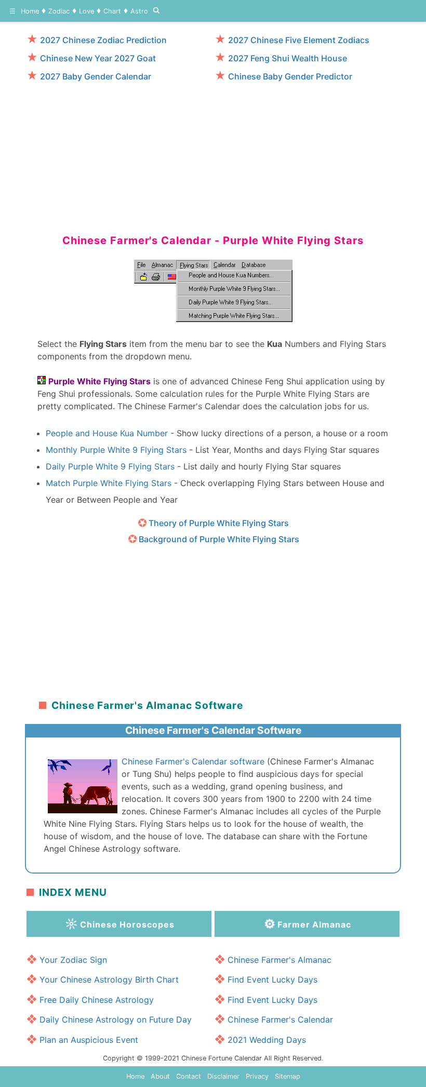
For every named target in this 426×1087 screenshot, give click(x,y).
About (160, 1076)
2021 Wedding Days (267, 1040)
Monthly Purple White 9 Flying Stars (116, 450)
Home (30, 11)
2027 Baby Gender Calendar (95, 76)
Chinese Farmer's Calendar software (193, 761)
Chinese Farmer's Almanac (279, 960)
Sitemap (287, 1076)
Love (86, 11)
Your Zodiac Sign (73, 960)
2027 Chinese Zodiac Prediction (103, 40)
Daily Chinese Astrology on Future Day (115, 1019)
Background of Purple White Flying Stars (219, 539)
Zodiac (59, 11)
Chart (112, 11)
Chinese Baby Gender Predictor (290, 76)
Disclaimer (223, 1076)
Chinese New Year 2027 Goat (98, 58)
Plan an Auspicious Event (88, 1040)
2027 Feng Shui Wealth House (287, 58)
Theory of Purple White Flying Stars (219, 523)
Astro (139, 11)
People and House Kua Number (107, 433)
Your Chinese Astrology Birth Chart (109, 979)
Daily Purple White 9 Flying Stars (110, 466)
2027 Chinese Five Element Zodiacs (298, 40)
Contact (188, 1076)
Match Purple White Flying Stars (108, 483)
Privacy (257, 1076)
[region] (213, 153)
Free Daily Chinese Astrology (96, 1000)
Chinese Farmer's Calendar (280, 1019)
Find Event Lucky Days (272, 979)
